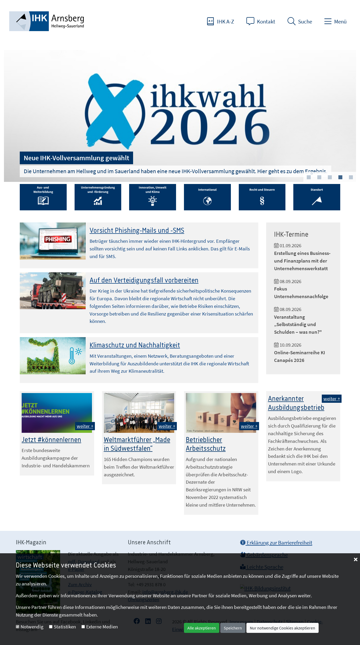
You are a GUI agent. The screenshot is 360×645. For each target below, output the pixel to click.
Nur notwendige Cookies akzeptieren (282, 628)
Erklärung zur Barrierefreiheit (279, 542)
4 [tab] (340, 177)
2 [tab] (319, 177)
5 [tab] (350, 177)
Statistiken (65, 626)
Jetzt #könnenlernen (51, 440)
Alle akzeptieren (201, 628)
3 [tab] (329, 177)
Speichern (233, 628)
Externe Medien (102, 626)
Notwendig (32, 626)
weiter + (85, 426)
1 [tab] (308, 177)
